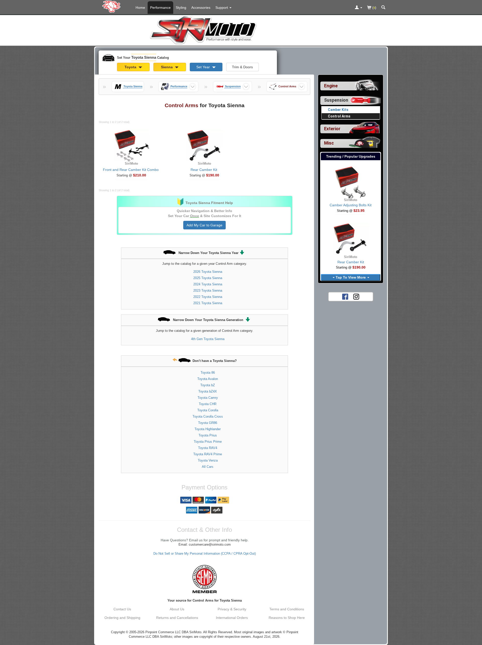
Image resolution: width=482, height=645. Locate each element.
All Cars (207, 467)
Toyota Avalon (207, 379)
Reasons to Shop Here (287, 618)
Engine (331, 85)
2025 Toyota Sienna (207, 278)
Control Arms (339, 116)
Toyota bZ (207, 385)
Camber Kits (338, 110)
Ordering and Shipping (122, 618)
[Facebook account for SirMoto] (345, 296)
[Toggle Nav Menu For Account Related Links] (358, 7)
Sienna (167, 67)
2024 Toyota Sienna (207, 284)
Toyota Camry (208, 398)
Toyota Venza (208, 460)
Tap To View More (351, 277)
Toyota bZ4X (207, 391)
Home (140, 8)
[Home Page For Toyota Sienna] (112, 6)
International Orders (232, 618)
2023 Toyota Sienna (207, 290)
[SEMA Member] (204, 579)
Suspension (336, 100)
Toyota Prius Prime (208, 441)
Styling (181, 8)
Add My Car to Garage (204, 225)
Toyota (131, 67)
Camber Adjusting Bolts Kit (351, 205)
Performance (160, 8)
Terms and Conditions (286, 609)
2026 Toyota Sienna (207, 272)
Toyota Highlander (208, 429)
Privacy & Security (232, 609)
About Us (177, 609)
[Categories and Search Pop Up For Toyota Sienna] (383, 7)
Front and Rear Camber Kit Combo (131, 170)
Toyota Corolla (207, 410)
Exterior (332, 128)
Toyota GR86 (207, 423)
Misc (329, 143)
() (373, 8)
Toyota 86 (208, 372)
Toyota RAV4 (207, 448)
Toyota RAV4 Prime (207, 454)
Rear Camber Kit (204, 170)
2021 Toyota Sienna (207, 303)
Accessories (200, 8)
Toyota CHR (207, 404)
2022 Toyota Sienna (207, 297)
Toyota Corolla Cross (208, 416)
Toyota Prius (208, 435)
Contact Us (122, 609)
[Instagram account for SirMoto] (356, 296)
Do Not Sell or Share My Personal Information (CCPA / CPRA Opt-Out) (204, 553)
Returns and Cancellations (177, 618)
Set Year (203, 67)
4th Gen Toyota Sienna (207, 339)
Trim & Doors (242, 67)
